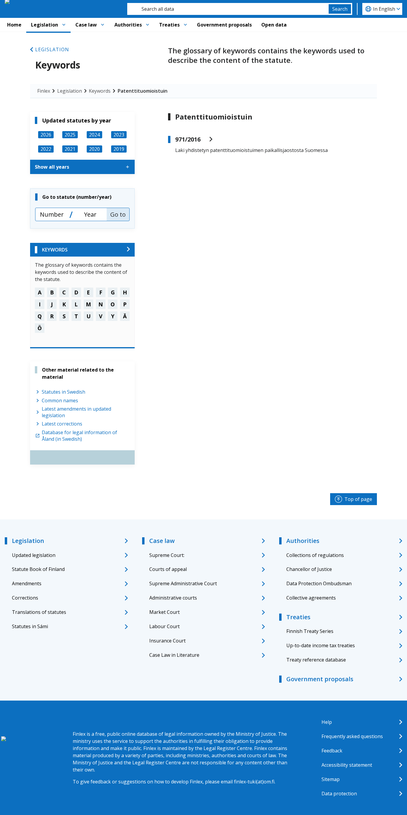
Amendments (26, 583)
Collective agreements (311, 597)
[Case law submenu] (102, 25)
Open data (274, 24)
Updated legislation (33, 555)
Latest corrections (62, 423)
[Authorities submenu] (147, 25)
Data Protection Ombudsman (319, 583)
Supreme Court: (166, 555)
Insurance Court (167, 640)
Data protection (339, 793)
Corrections (25, 597)
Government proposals (224, 24)
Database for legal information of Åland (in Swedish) (79, 435)
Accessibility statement (346, 765)
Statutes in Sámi (30, 626)
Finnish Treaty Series (309, 631)
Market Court (164, 612)
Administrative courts (173, 597)
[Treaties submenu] (185, 25)
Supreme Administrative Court (183, 583)
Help (326, 722)
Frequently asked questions (352, 736)
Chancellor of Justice (309, 569)
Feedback (331, 750)
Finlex (43, 91)
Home (14, 24)
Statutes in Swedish (63, 392)
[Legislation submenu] (63, 25)
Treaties (169, 24)
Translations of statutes (39, 612)
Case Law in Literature (174, 655)
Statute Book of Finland (38, 569)
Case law (86, 24)
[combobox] (228, 9)
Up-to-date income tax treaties (320, 645)
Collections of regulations (315, 555)
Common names (60, 400)
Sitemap (330, 779)
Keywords (100, 91)
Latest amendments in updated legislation (76, 412)
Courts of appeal (168, 569)
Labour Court (164, 626)
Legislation (44, 24)
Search (339, 9)
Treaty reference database (316, 659)
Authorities (128, 24)
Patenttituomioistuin (142, 91)
